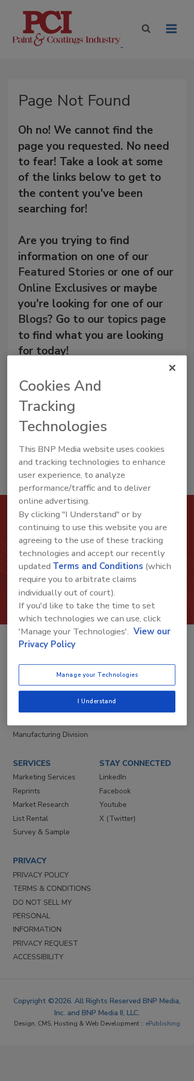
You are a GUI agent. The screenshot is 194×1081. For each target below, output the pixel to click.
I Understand (97, 701)
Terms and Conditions (98, 566)
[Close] (172, 368)
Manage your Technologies (97, 674)
